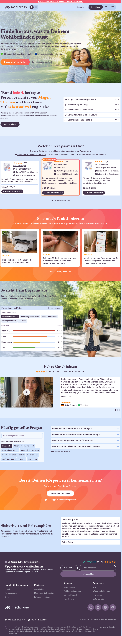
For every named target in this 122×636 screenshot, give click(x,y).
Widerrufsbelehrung (101, 591)
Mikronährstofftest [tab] (10, 317)
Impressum (97, 595)
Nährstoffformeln (71, 595)
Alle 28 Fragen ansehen (61, 451)
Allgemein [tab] (18, 446)
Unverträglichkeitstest (105, 167)
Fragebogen (69, 599)
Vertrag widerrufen (108, 627)
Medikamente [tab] (32, 455)
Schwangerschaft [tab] (17, 455)
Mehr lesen (66, 397)
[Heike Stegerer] (115, 410)
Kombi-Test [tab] (29, 446)
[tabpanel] (31, 337)
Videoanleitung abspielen (60, 272)
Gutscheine (39, 589)
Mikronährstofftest (22, 169)
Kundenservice (11, 593)
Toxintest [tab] (22, 321)
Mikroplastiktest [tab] (9, 321)
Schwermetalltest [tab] (49, 317)
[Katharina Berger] (119, 410)
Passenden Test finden (15, 62)
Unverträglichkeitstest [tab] (29, 317)
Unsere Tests (69, 587)
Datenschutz (98, 599)
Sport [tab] (4, 455)
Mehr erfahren (10, 124)
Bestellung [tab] (32, 459)
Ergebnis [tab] (21, 459)
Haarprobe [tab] (6, 446)
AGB (94, 587)
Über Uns (9, 589)
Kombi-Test (59, 167)
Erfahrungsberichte (42, 597)
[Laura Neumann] (117, 410)
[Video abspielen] (26, 392)
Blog (7, 597)
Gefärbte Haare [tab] (9, 459)
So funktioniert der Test (42, 62)
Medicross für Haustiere (44, 593)
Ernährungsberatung (72, 591)
